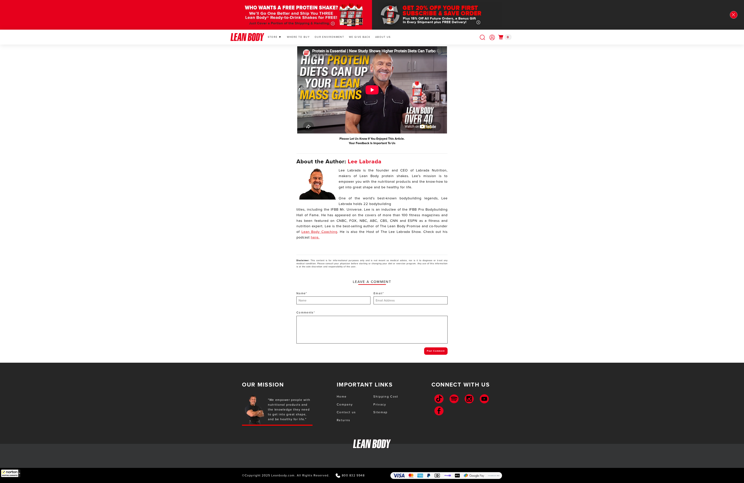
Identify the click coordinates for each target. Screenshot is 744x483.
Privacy (379, 404)
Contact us (346, 412)
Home (342, 396)
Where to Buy (298, 37)
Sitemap (380, 412)
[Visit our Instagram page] (469, 398)
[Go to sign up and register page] (492, 37)
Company (345, 404)
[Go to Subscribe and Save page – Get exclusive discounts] (447, 15)
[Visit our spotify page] (454, 398)
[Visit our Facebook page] (438, 410)
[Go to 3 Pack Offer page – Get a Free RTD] (296, 15)
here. (315, 237)
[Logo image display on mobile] (247, 37)
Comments (305, 312)
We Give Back (359, 37)
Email (379, 293)
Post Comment (436, 350)
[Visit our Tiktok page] (438, 398)
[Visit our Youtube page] (484, 398)
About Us (383, 37)
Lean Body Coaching (319, 231)
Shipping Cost (385, 396)
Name (301, 293)
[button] (10, 473)
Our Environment (329, 37)
